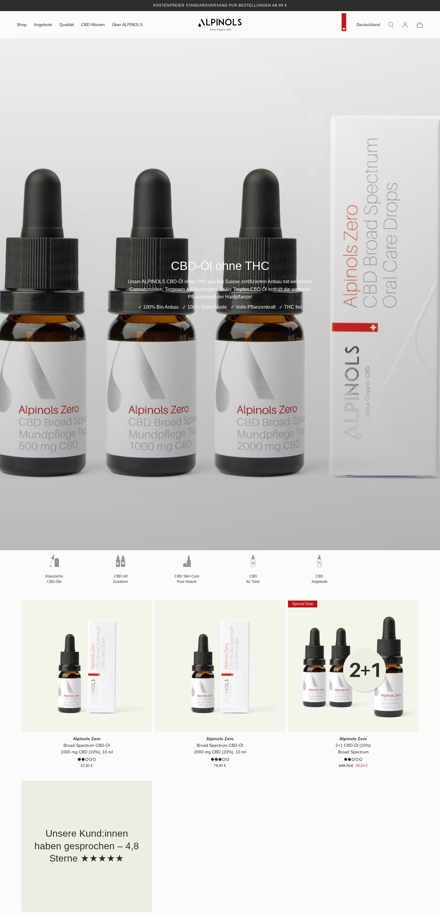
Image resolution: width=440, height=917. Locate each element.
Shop (22, 24)
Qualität (66, 24)
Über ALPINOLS (127, 24)
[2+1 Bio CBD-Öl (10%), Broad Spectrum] (353, 666)
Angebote (43, 24)
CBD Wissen (93, 24)
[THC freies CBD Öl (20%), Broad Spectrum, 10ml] (219, 666)
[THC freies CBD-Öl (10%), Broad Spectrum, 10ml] (86, 666)
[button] (368, 25)
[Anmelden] (405, 24)
